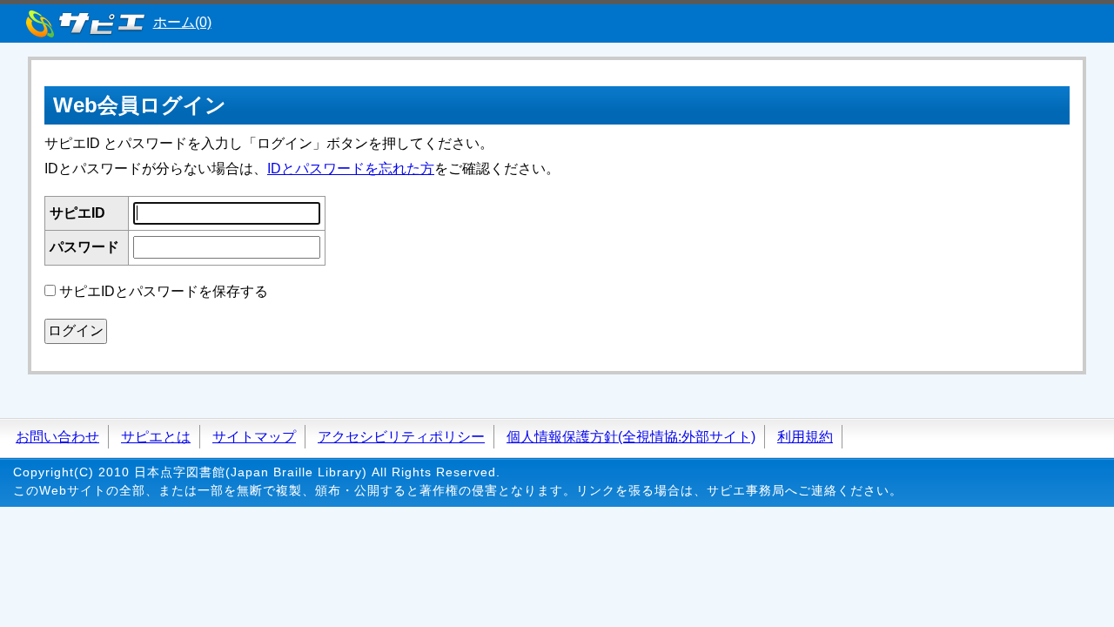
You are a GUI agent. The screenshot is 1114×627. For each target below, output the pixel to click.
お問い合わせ (57, 436)
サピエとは (156, 436)
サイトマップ (254, 436)
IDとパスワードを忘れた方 (350, 168)
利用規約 (805, 436)
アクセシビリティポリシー (401, 436)
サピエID (77, 213)
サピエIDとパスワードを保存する (163, 291)
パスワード (84, 246)
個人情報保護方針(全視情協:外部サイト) (631, 436)
